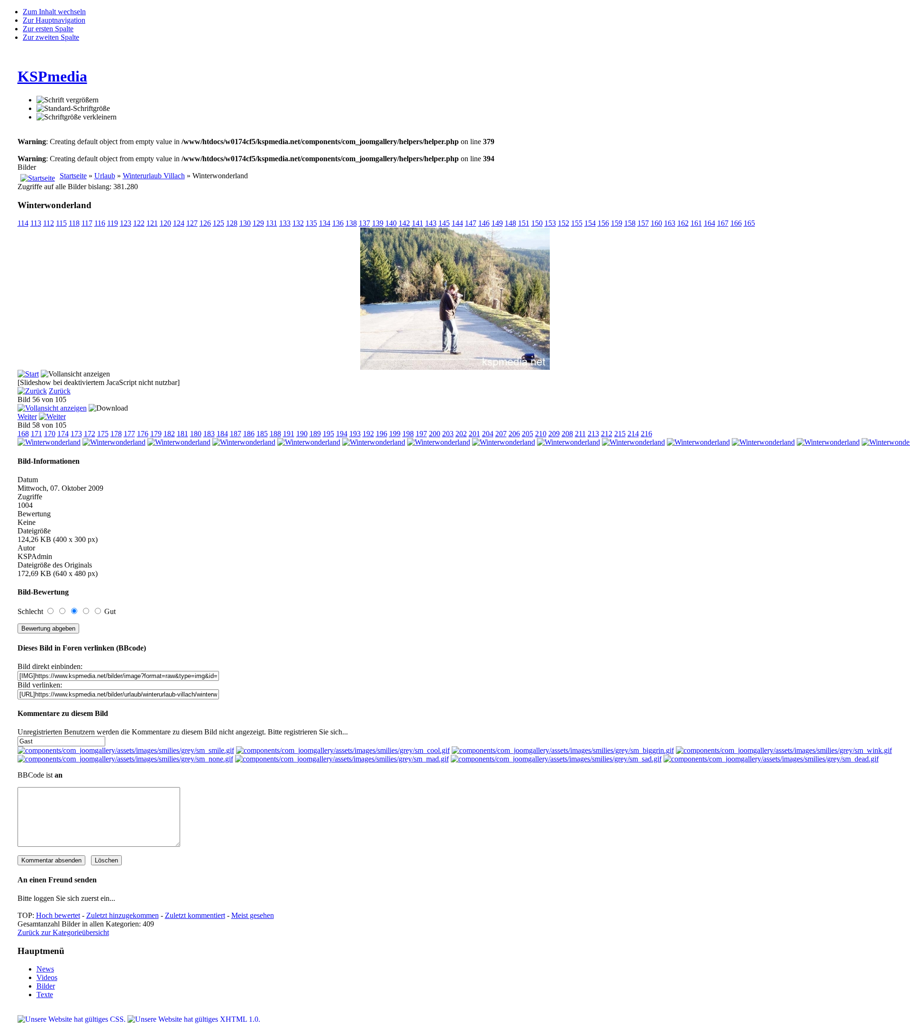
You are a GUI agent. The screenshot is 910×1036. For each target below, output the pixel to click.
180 (195, 434)
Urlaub (104, 176)
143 (431, 223)
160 (656, 223)
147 (470, 223)
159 (616, 223)
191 (288, 434)
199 (394, 434)
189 (315, 434)
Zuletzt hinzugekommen (122, 915)
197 (421, 434)
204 (487, 434)
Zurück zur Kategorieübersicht (63, 932)
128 (231, 223)
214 (633, 434)
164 (709, 223)
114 (23, 223)
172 (89, 434)
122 (139, 223)
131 (271, 223)
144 (457, 223)
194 (341, 434)
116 (99, 223)
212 (606, 434)
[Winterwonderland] (455, 367)
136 (338, 223)
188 (275, 434)
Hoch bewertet (58, 915)
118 (74, 223)
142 (404, 223)
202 (461, 434)
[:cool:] (343, 750)
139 (377, 223)
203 (448, 434)
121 (152, 223)
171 (36, 434)
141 (417, 223)
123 (125, 223)
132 (298, 223)
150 (537, 223)
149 (497, 223)
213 (593, 434)
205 (527, 434)
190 (302, 434)
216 (646, 434)
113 (35, 223)
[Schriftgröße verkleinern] (76, 117)
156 (603, 223)
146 (484, 223)
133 (285, 223)
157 (643, 223)
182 (169, 434)
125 (218, 223)
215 (620, 434)
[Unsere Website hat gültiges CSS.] (72, 1019)
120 (165, 223)
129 (258, 223)
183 (209, 434)
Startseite (73, 176)
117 (87, 223)
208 (567, 434)
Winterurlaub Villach (154, 176)
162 (683, 223)
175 (103, 434)
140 (391, 223)
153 (550, 223)
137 (364, 223)
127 (192, 223)
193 (355, 434)
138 (351, 223)
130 (245, 223)
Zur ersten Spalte (48, 29)
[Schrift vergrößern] (67, 100)
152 (563, 223)
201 (474, 434)
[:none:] (125, 759)
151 (523, 223)
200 (434, 434)
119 (112, 223)
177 (129, 434)
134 (324, 223)
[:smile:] (126, 750)
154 (590, 223)
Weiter (27, 417)
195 (328, 434)
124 (178, 223)
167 (722, 223)
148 (510, 223)
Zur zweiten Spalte (51, 37)
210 (540, 434)
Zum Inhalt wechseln (54, 12)
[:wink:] (784, 750)
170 (49, 434)
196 (381, 434)
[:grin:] (563, 750)
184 (222, 434)
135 (311, 223)
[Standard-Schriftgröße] (73, 108)
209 (554, 434)
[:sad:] (556, 759)
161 (696, 223)
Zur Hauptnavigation (54, 20)
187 (235, 434)
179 (156, 434)
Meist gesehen (252, 915)
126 (205, 223)
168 (23, 434)
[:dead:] (771, 759)
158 (630, 223)
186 (249, 434)
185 (262, 434)
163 (669, 223)
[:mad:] (342, 759)
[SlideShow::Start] (28, 374)
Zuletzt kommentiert (195, 915)
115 (61, 223)
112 (48, 223)
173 (76, 434)
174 (63, 434)
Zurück (60, 391)
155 (576, 223)
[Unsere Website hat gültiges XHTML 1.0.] (193, 1019)
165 (749, 223)
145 (444, 223)
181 (182, 434)
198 (408, 434)
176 (142, 434)
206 (514, 434)
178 (116, 434)
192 (368, 434)
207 (501, 434)
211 (580, 434)
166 (736, 223)
